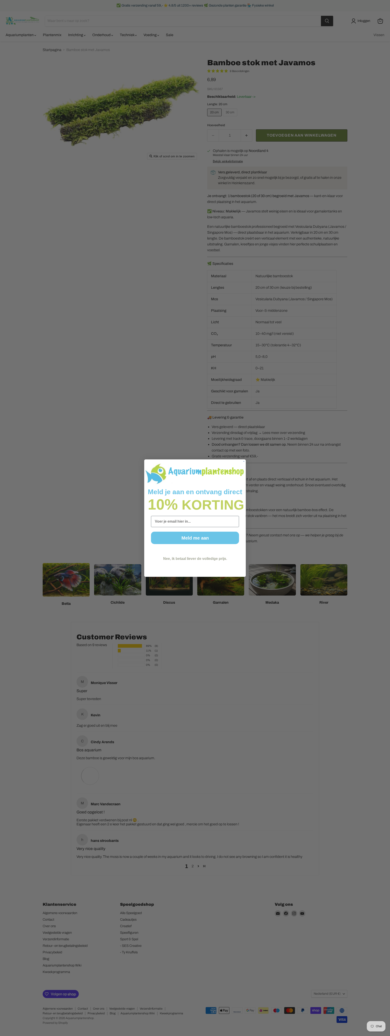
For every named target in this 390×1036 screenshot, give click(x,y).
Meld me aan (195, 537)
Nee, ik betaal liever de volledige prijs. (195, 559)
